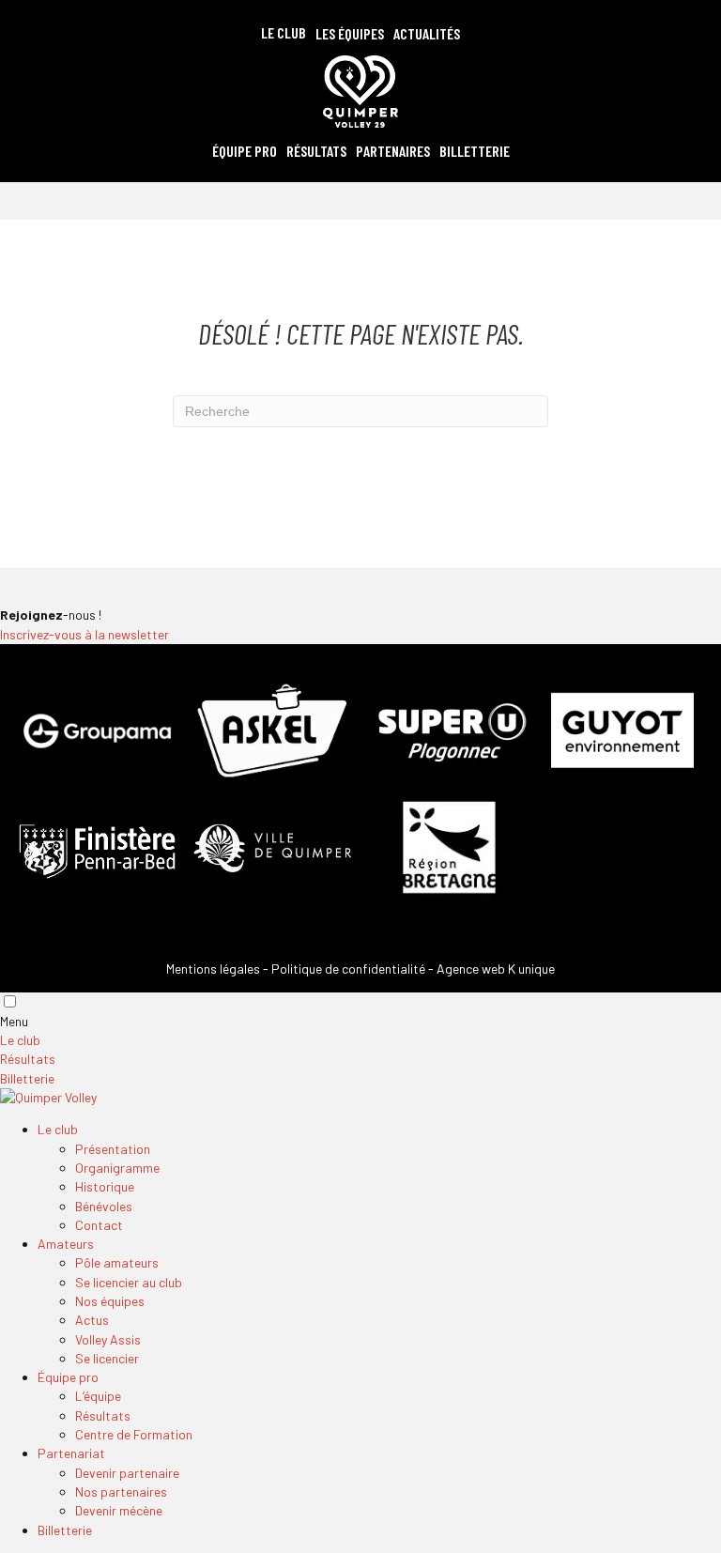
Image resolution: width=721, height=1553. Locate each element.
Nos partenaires (121, 1491)
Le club (20, 1040)
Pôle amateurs (117, 1262)
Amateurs (66, 1244)
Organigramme (117, 1168)
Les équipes (349, 33)
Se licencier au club (128, 1282)
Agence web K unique (496, 968)
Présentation (112, 1149)
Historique (104, 1186)
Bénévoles (103, 1206)
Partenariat (71, 1453)
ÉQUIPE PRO (244, 151)
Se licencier (107, 1358)
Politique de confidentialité (348, 968)
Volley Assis (108, 1339)
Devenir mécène (118, 1510)
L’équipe (98, 1396)
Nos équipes (110, 1301)
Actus (92, 1320)
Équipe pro (68, 1377)
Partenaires (393, 151)
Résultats (316, 151)
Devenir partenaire (127, 1473)
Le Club (283, 32)
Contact (99, 1225)
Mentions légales (213, 968)
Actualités (426, 33)
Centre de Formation (133, 1434)
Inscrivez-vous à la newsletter (84, 634)
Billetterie (474, 151)
